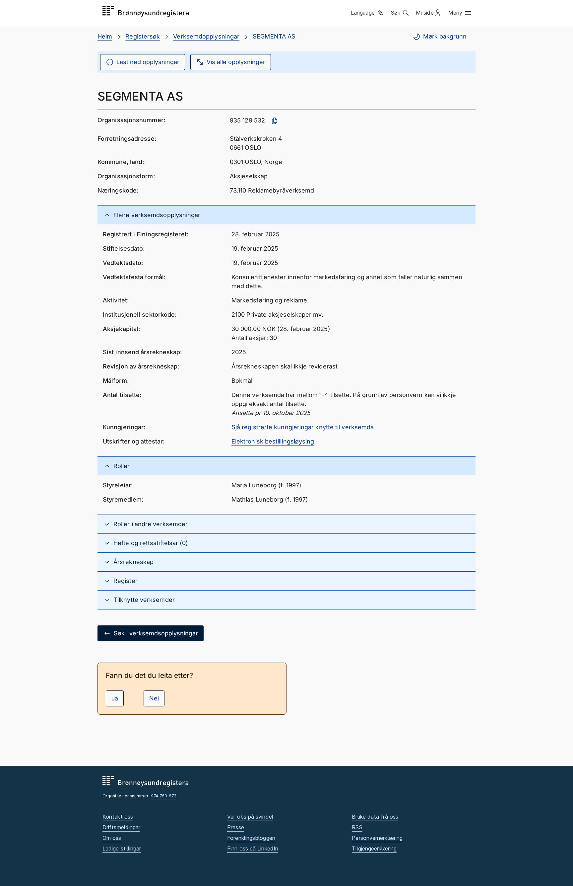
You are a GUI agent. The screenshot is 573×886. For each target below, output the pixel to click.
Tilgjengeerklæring (374, 848)
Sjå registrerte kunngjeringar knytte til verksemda (302, 427)
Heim (104, 36)
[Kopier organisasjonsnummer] (275, 121)
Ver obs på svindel (250, 816)
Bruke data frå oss (375, 816)
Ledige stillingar (121, 848)
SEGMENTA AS (274, 36)
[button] (368, 13)
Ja (114, 698)
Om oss (111, 838)
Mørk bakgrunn (445, 36)
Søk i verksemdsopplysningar (156, 633)
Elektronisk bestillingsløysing (272, 441)
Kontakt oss (117, 816)
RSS (357, 827)
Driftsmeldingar (121, 827)
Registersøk (142, 36)
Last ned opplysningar (147, 61)
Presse (235, 827)
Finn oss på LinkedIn (252, 848)
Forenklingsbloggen (251, 838)
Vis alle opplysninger (236, 61)
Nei (154, 698)
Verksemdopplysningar (206, 36)
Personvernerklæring (377, 838)
